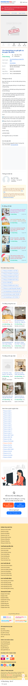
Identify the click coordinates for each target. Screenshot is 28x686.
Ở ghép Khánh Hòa (5, 607)
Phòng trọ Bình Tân (7, 437)
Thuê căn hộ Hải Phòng (6, 573)
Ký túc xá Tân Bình (7, 282)
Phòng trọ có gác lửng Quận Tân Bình (12, 288)
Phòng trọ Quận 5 (7, 419)
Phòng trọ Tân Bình (7, 443)
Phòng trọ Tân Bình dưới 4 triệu (10, 276)
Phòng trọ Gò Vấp (7, 439)
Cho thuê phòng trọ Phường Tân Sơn (11, 291)
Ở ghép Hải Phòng (5, 605)
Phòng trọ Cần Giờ (7, 451)
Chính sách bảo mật (5, 634)
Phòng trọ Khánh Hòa (5, 543)
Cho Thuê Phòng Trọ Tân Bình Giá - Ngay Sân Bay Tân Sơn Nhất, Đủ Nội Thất (20, 321)
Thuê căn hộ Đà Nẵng (6, 571)
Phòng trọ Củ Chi (7, 453)
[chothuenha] (21, 617)
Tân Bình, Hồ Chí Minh (7, 326)
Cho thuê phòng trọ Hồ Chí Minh (11, 297)
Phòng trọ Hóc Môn (7, 455)
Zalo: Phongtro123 (14, 513)
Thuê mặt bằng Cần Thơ (6, 586)
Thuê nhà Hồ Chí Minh (6, 548)
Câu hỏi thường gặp (5, 642)
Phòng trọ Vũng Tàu (5, 541)
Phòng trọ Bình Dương (6, 537)
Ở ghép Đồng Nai (5, 603)
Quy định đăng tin (5, 647)
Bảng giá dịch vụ (4, 646)
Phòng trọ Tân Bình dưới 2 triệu (10, 285)
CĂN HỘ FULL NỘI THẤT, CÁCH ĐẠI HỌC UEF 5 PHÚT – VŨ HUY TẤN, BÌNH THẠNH (20, 373)
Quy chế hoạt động (5, 630)
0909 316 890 (9, 675)
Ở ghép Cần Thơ (4, 601)
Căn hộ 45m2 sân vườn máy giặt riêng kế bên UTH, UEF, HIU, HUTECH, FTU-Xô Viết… (7, 396)
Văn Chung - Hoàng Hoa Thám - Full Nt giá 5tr (20, 343)
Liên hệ (2, 636)
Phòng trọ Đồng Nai (5, 539)
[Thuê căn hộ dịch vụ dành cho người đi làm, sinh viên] (20, 388)
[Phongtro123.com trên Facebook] (2, 666)
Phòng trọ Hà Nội (4, 531)
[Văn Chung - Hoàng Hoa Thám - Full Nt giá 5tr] (20, 335)
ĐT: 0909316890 (9, 505)
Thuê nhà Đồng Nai (5, 556)
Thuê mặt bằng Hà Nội (6, 582)
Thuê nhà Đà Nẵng (5, 554)
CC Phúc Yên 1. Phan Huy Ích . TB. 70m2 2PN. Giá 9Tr (7, 373)
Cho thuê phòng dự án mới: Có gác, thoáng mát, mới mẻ (7, 343)
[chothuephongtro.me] (21, 621)
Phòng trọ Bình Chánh (8, 449)
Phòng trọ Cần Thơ (5, 535)
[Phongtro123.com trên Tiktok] (13, 666)
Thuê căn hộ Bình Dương (6, 569)
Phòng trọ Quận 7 (7, 423)
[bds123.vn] (7, 617)
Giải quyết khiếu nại (5, 649)
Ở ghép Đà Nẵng (4, 597)
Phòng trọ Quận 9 (7, 427)
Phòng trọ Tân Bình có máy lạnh (10, 273)
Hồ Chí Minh (13, 63)
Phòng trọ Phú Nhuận (8, 441)
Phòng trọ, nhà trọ (6, 527)
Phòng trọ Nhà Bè (7, 457)
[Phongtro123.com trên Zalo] (7, 666)
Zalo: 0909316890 (20, 505)
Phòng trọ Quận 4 (7, 417)
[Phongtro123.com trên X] (10, 666)
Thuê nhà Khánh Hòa (5, 560)
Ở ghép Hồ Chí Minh (5, 594)
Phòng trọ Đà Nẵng (5, 533)
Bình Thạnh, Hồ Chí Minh (19, 378)
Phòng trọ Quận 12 (7, 433)
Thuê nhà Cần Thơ (5, 558)
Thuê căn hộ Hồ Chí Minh (6, 565)
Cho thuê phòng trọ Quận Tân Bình (11, 294)
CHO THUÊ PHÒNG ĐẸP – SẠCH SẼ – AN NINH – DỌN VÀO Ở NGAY (7, 321)
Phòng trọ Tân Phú (7, 445)
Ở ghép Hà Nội (4, 595)
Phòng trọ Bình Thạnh (8, 435)
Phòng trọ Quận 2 (7, 413)
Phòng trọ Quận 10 (7, 429)
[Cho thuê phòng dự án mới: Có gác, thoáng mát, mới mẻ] (7, 335)
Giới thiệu (3, 629)
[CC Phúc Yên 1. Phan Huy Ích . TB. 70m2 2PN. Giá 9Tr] (7, 365)
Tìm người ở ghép (6, 591)
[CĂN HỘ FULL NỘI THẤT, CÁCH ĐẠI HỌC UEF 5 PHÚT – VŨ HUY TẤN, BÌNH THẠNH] (20, 365)
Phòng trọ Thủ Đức (7, 447)
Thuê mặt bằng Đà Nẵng (6, 584)
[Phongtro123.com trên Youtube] (5, 666)
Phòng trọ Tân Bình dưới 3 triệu (10, 279)
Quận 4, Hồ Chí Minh (19, 401)
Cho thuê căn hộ (5, 563)
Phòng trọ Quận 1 (7, 411)
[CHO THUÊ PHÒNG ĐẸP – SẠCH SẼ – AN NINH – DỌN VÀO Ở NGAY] (7, 313)
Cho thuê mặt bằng (6, 578)
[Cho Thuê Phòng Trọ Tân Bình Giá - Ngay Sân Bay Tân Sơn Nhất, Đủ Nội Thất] (20, 313)
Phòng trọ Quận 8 (7, 425)
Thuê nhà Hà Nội (4, 550)
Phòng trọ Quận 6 (7, 421)
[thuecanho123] (7, 621)
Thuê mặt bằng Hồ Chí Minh (7, 580)
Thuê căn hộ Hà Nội (5, 567)
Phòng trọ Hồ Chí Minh (6, 529)
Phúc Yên (4, 378)
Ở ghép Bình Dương (5, 599)
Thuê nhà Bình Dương (6, 552)
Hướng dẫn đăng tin (5, 644)
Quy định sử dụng (5, 632)
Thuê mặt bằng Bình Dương (7, 588)
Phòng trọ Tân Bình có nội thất (10, 270)
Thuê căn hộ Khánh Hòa (6, 575)
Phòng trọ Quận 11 (7, 431)
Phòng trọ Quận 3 (7, 415)
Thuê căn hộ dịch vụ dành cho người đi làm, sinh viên (20, 396)
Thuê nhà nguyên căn (7, 546)
